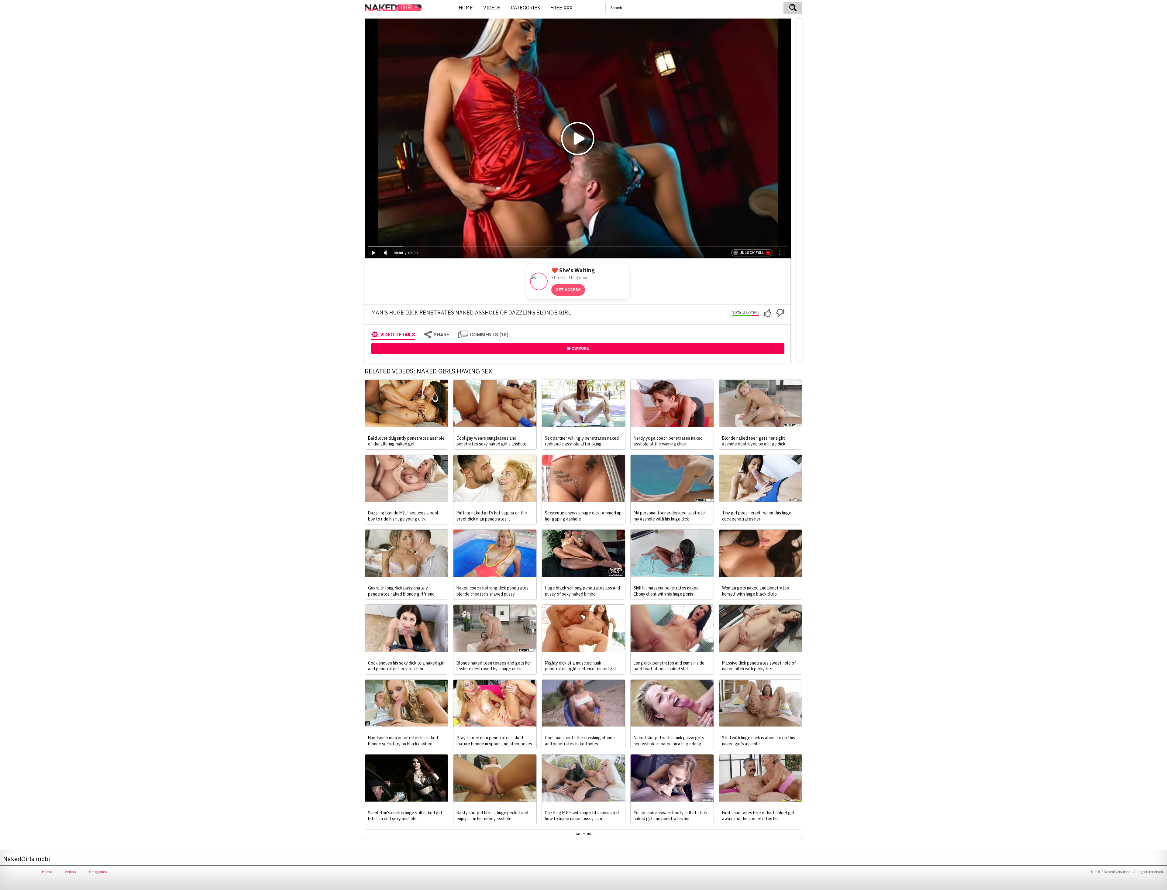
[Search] (792, 8)
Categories (98, 871)
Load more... (584, 834)
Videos (70, 871)
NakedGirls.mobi (395, 7)
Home (47, 871)
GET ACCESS (568, 289)
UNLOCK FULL (751, 253)
